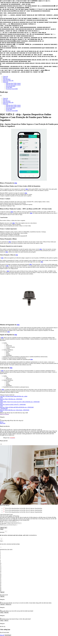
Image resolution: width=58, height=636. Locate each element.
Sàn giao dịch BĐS (10, 86)
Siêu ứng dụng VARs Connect (13, 83)
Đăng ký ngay (4, 527)
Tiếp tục (6, 620)
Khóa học (5, 77)
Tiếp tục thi (8, 604)
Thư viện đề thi (6, 79)
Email (1, 524)
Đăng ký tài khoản (4, 414)
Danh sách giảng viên (8, 80)
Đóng (2, 529)
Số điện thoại (3, 523)
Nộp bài (2, 592)
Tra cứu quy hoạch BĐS (12, 88)
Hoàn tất (2, 604)
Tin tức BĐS (9, 87)
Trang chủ (5, 76)
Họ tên (2, 521)
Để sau (1, 422)
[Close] (0, 419)
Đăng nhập (2, 423)
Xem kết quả (8, 635)
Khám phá (5, 82)
